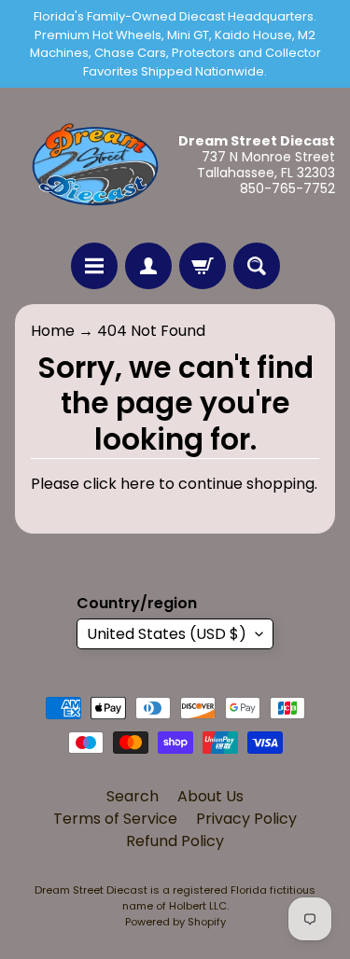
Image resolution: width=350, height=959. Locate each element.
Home (53, 330)
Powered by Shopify (175, 921)
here (137, 483)
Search (132, 796)
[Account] (148, 266)
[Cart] (202, 266)
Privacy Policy (246, 818)
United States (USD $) (166, 634)
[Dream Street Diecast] (95, 165)
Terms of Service (115, 818)
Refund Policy (175, 841)
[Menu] (94, 266)
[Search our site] (256, 266)
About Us (210, 796)
